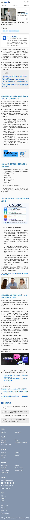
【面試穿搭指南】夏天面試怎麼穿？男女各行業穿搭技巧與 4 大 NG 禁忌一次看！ (16, 411)
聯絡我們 (17, 465)
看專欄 (27, 5)
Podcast (3, 457)
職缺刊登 (3, 440)
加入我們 (3, 468)
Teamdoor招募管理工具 (21, 442)
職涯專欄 (3, 455)
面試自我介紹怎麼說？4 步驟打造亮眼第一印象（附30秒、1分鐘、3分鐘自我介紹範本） (16, 420)
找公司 (4, 5)
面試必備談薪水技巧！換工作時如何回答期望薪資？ (14, 389)
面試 (4, 30)
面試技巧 (5, 28)
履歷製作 (3, 453)
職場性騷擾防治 (19, 470)
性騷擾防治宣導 (5, 470)
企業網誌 (17, 455)
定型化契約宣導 (5, 513)
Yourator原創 (15, 30)
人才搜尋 (17, 440)
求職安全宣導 (4, 505)
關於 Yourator (4, 465)
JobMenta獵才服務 (6, 445)
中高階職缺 (18, 432)
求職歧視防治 (4, 472)
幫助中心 (17, 468)
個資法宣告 (4, 510)
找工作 (16, 5)
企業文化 (10, 30)
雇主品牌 (3, 442)
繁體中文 (3, 496)
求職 (7, 30)
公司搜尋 (17, 453)
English (3, 498)
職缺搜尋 (3, 432)
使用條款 (3, 508)
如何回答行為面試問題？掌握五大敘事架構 (13, 80)
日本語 (2, 501)
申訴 (21, 468)
